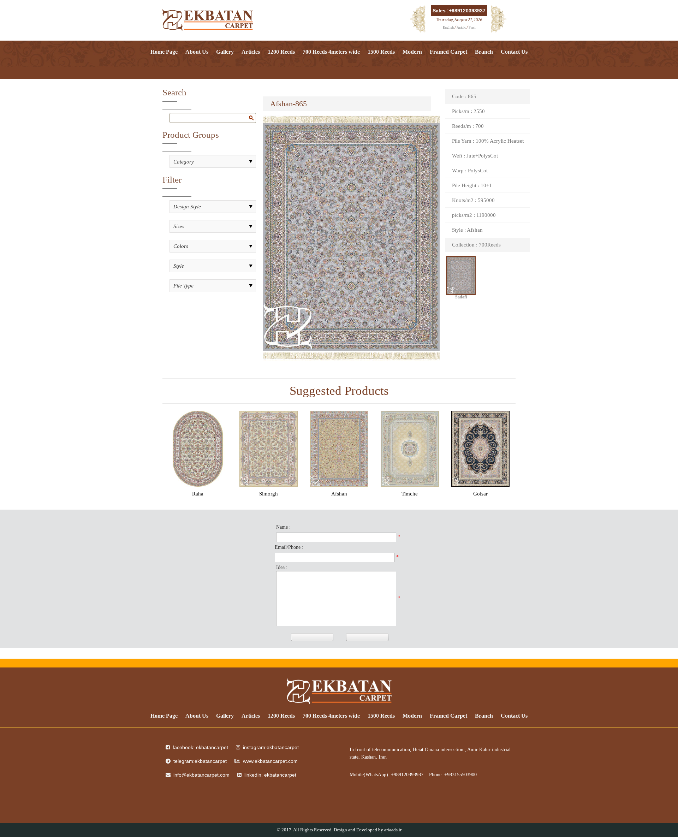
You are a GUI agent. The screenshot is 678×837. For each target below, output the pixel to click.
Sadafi (461, 298)
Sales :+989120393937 (459, 10)
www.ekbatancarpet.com (270, 761)
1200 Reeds (281, 52)
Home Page (164, 52)
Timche (410, 494)
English (448, 27)
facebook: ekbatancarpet (200, 747)
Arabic (461, 27)
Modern (412, 52)
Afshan (339, 494)
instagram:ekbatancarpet (271, 747)
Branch (484, 52)
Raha (197, 494)
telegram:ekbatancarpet (200, 761)
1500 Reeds (381, 52)
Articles (251, 52)
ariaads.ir (393, 829)
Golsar (480, 494)
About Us (196, 52)
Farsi (472, 27)
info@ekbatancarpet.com (201, 775)
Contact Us (514, 52)
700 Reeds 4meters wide (331, 52)
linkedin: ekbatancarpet (270, 775)
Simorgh (268, 494)
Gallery (225, 52)
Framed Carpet (448, 52)
